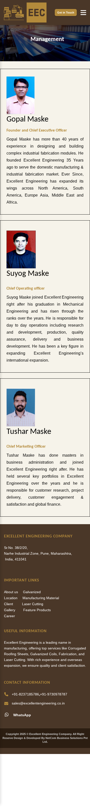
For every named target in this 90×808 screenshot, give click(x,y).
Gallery (9, 610)
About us (11, 592)
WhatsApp (21, 715)
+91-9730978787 (53, 694)
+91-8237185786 (25, 694)
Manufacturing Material (40, 598)
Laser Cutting (32, 604)
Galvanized (32, 592)
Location (11, 598)
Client (8, 604)
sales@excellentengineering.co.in (38, 703)
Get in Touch (65, 12)
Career (9, 616)
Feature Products (37, 610)
